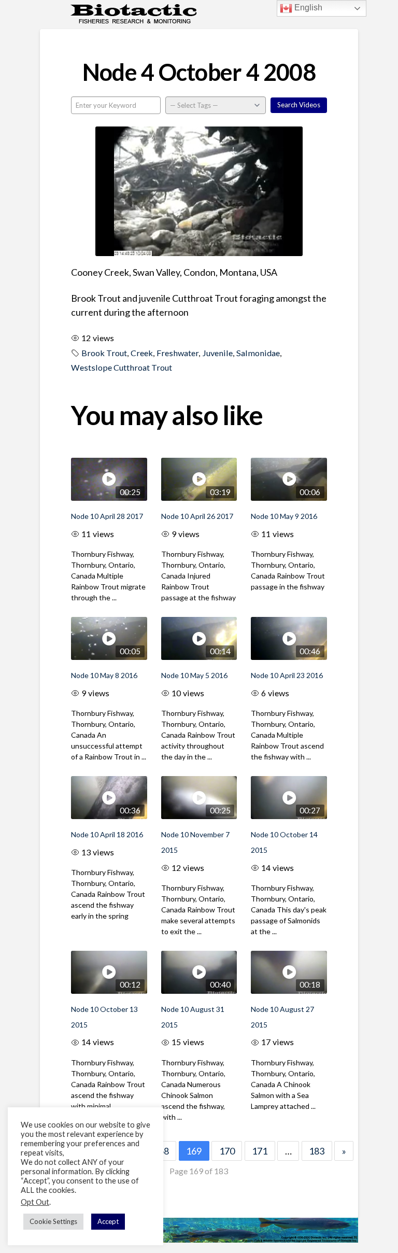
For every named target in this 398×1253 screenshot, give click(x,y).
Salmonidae (258, 353)
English (307, 7)
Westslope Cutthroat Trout (121, 367)
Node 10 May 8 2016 (104, 675)
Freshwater (177, 353)
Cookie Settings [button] (53, 1221)
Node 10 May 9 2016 (284, 516)
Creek (142, 353)
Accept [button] (108, 1221)
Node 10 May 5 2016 (194, 675)
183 (316, 1151)
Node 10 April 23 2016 (287, 675)
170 (227, 1151)
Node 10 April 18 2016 (107, 834)
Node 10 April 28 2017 (107, 516)
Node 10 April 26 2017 (197, 516)
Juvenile (217, 353)
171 (259, 1151)
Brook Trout (104, 353)
